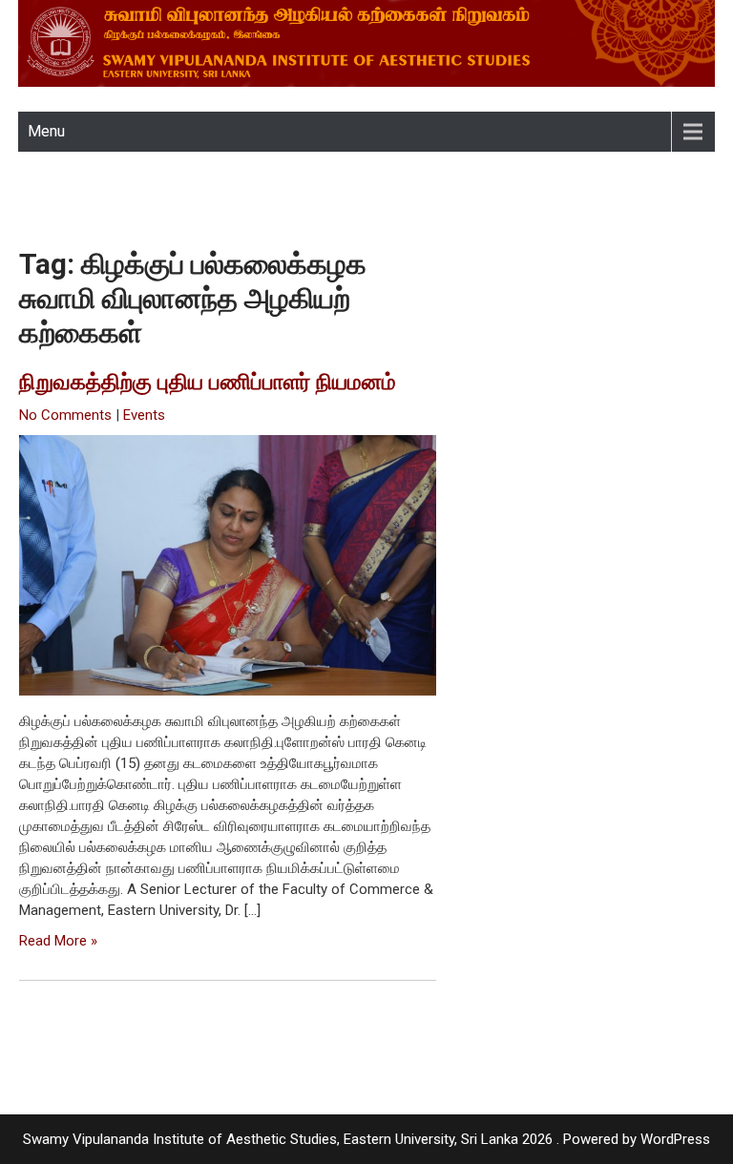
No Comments (65, 415)
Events (144, 415)
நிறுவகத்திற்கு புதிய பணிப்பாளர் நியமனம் (207, 381)
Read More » (58, 940)
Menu (46, 131)
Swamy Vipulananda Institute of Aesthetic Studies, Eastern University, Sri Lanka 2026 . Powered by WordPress (366, 1139)
